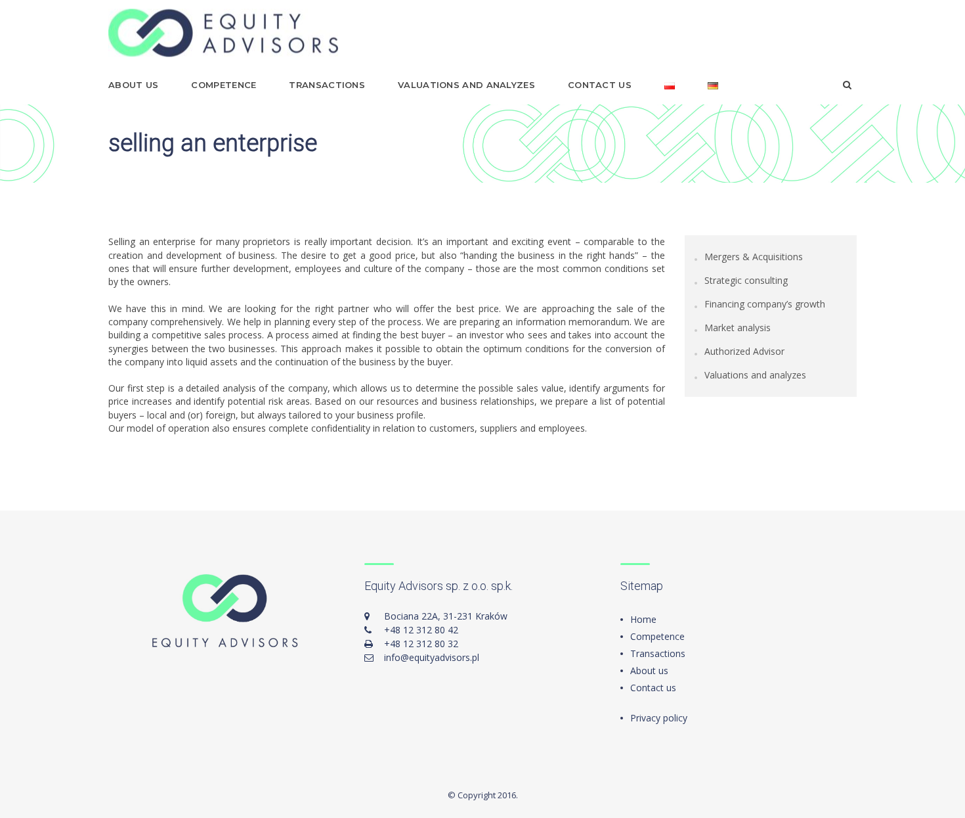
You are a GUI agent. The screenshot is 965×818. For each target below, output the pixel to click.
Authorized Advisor (744, 351)
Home (643, 619)
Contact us (600, 85)
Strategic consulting (746, 280)
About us (133, 85)
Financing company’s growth (764, 304)
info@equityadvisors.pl (431, 657)
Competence (223, 85)
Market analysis (737, 327)
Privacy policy (658, 718)
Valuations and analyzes (466, 85)
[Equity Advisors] (223, 33)
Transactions (327, 85)
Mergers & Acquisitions (753, 256)
